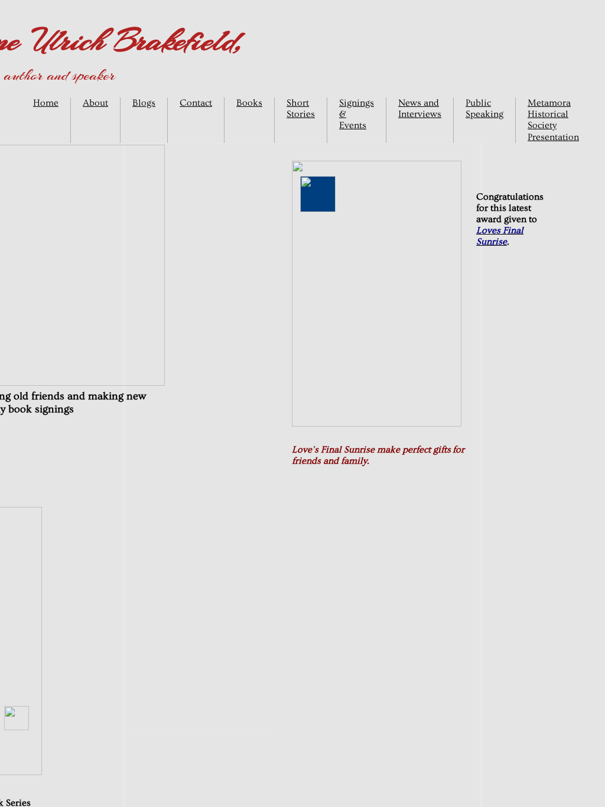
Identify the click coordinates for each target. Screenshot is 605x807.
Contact (196, 102)
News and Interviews (419, 108)
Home (45, 102)
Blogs (143, 102)
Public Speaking (484, 108)
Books (249, 102)
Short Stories (301, 108)
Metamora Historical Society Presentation (553, 119)
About (95, 102)
